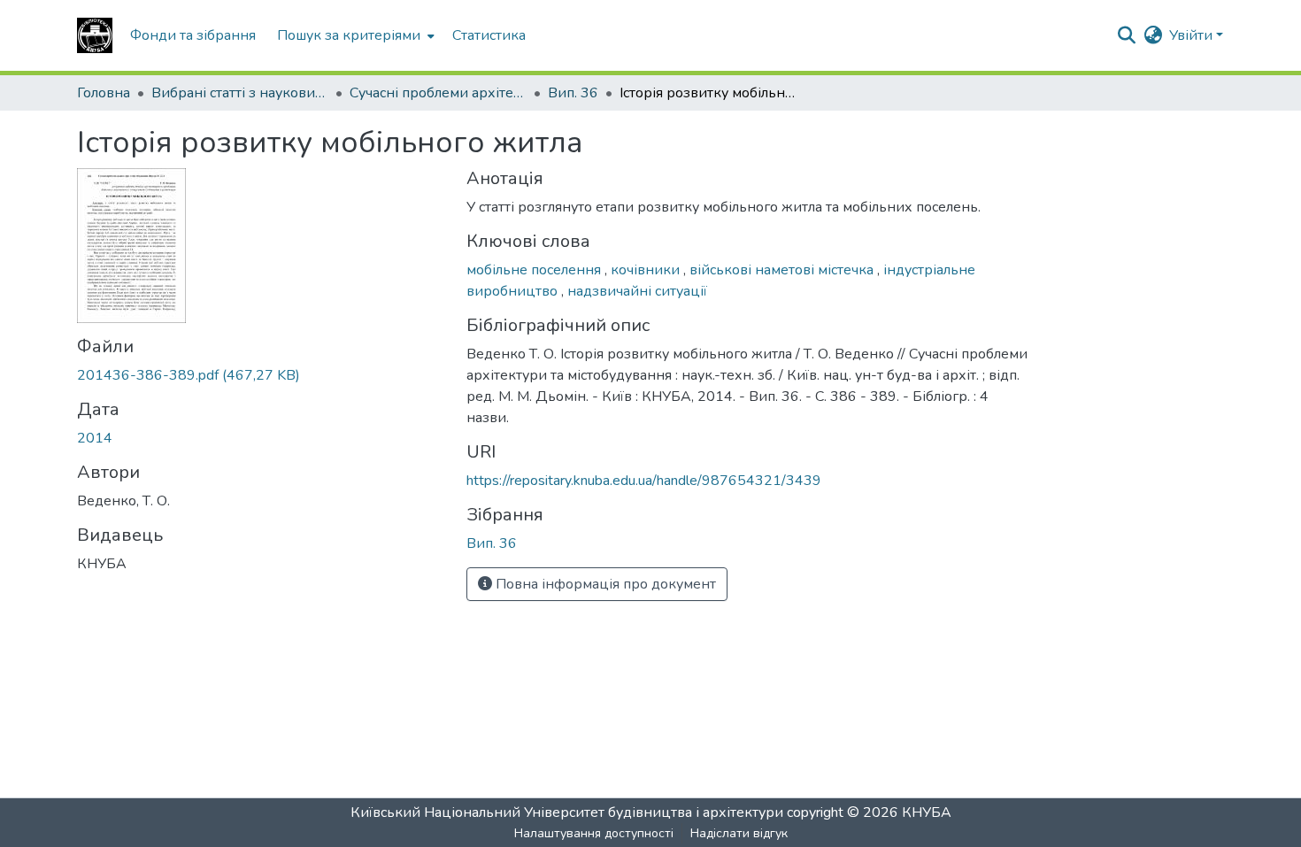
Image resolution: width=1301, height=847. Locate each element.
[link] (261, 375)
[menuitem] (354, 35)
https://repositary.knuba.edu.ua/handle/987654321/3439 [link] (643, 480)
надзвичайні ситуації (637, 291)
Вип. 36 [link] (573, 93)
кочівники (647, 270)
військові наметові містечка (783, 270)
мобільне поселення (535, 270)
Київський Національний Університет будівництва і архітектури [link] (566, 812)
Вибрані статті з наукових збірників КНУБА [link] (239, 93)
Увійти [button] (1192, 35)
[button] (94, 35)
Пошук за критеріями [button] (348, 35)
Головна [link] (103, 93)
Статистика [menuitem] (489, 35)
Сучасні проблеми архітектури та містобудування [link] (438, 93)
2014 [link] (94, 438)
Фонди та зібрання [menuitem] (193, 35)
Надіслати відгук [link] (739, 833)
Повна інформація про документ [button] (604, 584)
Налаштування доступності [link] (594, 833)
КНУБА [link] (926, 812)
